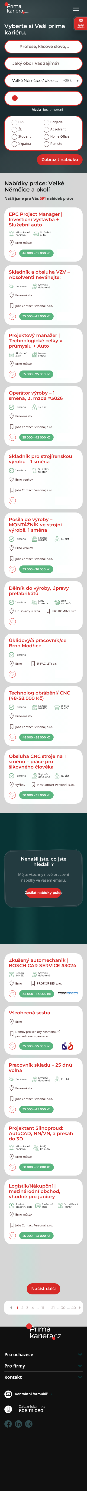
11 (43, 1308)
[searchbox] (47, 46)
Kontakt (13, 1377)
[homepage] (43, 1331)
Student (24, 136)
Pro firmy (14, 1366)
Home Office (59, 136)
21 (53, 1308)
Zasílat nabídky (81, 26)
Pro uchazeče (18, 1354)
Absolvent (58, 129)
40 (73, 1308)
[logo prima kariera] (16, 7)
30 (63, 1308)
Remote (56, 143)
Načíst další (43, 1288)
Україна (24, 143)
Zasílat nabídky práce (43, 892)
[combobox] (43, 46)
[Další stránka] (79, 1307)
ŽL (20, 129)
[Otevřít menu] (76, 9)
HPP (21, 122)
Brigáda (56, 122)
